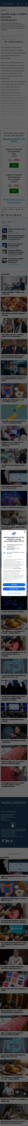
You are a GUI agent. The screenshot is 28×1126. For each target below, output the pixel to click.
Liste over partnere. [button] (17, 568)
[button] (14, 557)
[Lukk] (24, 531)
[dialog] (14, 563)
